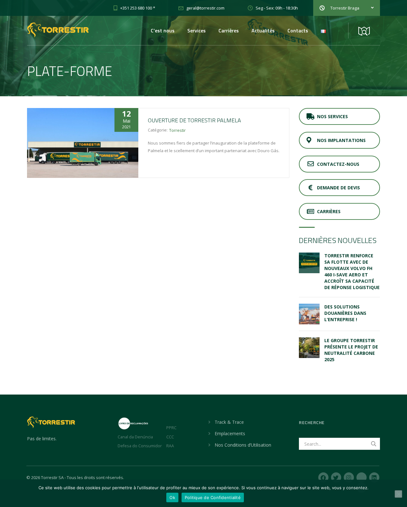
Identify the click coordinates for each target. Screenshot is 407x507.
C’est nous (163, 30)
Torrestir (177, 130)
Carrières (228, 30)
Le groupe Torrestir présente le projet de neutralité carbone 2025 (351, 349)
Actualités (263, 30)
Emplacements (230, 433)
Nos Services (332, 116)
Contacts (297, 30)
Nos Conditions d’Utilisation (243, 445)
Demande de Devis (338, 188)
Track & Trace (229, 422)
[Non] (398, 494)
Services (196, 30)
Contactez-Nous (338, 164)
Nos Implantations (341, 140)
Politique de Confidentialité (213, 497)
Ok (172, 497)
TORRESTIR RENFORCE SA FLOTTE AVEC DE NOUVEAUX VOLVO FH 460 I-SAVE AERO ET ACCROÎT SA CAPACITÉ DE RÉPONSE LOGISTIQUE (352, 271)
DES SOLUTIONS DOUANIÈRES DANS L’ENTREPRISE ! (345, 313)
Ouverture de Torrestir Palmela (194, 120)
